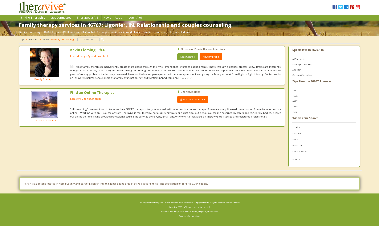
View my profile (211, 56)
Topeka (296, 127)
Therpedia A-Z (87, 18)
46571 (295, 90)
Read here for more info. (189, 216)
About (119, 18)
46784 (295, 111)
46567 (295, 95)
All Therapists (298, 59)
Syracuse (296, 133)
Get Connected (61, 18)
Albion (295, 139)
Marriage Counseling (302, 64)
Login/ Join (136, 18)
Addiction (296, 69)
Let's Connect (187, 56)
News (107, 18)
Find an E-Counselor (193, 99)
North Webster (299, 151)
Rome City (297, 145)
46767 (46, 39)
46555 (295, 106)
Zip (22, 39)
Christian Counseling (302, 75)
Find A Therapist (33, 18)
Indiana (33, 39)
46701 (295, 101)
